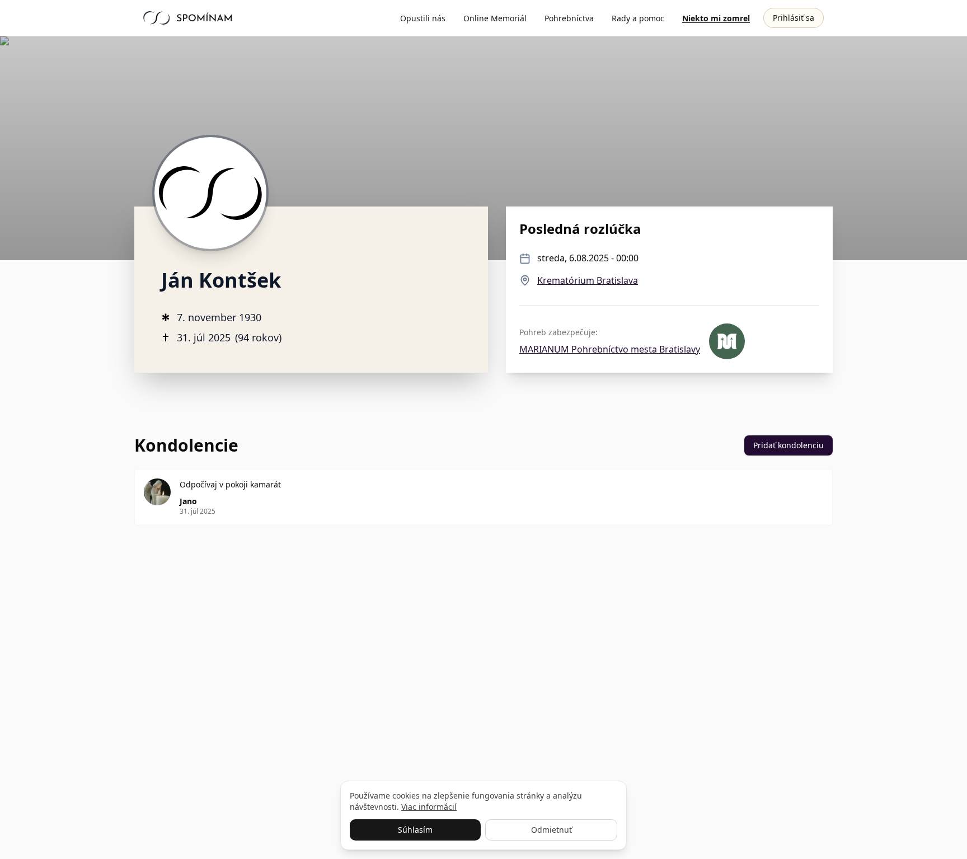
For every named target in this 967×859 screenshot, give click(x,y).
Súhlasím (415, 829)
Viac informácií (429, 806)
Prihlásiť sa (793, 17)
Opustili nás (422, 18)
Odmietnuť (551, 829)
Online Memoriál (495, 18)
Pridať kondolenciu (788, 445)
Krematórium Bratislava (587, 280)
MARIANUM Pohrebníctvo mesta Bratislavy (609, 349)
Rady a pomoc (638, 18)
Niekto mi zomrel (716, 18)
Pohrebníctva (569, 18)
